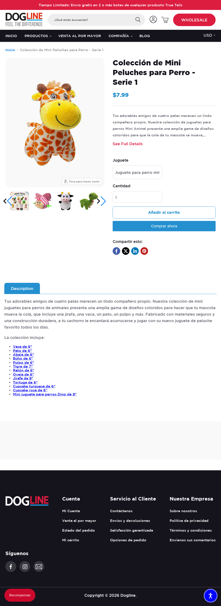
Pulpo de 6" (23, 362)
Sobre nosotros (183, 511)
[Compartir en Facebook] (116, 251)
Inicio (11, 36)
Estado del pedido (78, 530)
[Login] (153, 20)
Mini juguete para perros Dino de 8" (45, 394)
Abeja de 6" (23, 354)
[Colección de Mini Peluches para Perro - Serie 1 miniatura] (19, 201)
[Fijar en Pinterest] (144, 251)
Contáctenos (121, 511)
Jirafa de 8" (23, 378)
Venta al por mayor (79, 36)
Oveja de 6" (23, 374)
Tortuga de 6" (25, 382)
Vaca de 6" (22, 346)
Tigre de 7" (23, 366)
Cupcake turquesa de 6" (34, 386)
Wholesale (194, 20)
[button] (8, 201)
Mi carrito (70, 540)
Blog (144, 36)
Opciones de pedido (128, 540)
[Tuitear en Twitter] (125, 251)
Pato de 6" (22, 351)
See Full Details (128, 144)
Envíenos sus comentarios (193, 540)
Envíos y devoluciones (130, 521)
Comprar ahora (164, 226)
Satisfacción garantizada (131, 530)
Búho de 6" (23, 358)
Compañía (119, 36)
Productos (37, 36)
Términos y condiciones (191, 530)
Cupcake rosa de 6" (30, 390)
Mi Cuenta (71, 511)
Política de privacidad (189, 521)
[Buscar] (138, 20)
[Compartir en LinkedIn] (135, 251)
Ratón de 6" (23, 370)
